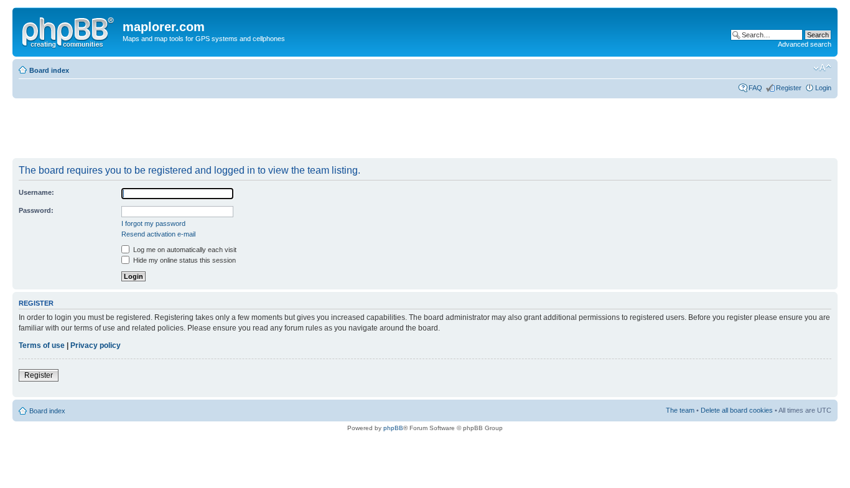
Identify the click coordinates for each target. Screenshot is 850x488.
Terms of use (42, 345)
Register (788, 88)
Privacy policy (95, 345)
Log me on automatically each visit (183, 249)
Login (823, 88)
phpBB (393, 428)
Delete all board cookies (737, 410)
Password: (36, 210)
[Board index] (69, 30)
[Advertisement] (238, 129)
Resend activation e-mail (158, 234)
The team (680, 410)
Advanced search (804, 44)
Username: (36, 192)
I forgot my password (153, 223)
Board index (49, 70)
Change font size (822, 67)
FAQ (755, 88)
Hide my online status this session (183, 260)
